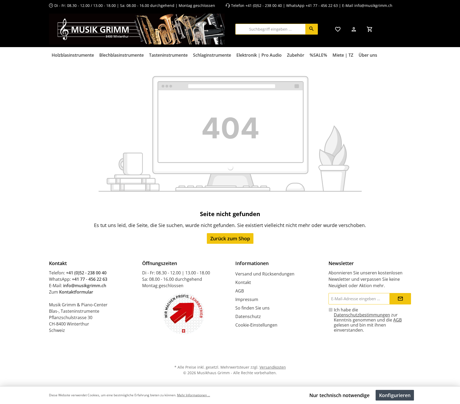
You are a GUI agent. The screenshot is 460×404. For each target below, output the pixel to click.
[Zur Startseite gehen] (137, 29)
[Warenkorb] (369, 29)
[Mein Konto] (353, 29)
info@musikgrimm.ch (373, 5)
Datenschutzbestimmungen (362, 315)
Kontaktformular (76, 292)
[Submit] (400, 298)
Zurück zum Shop (230, 238)
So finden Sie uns (252, 308)
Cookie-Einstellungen (256, 325)
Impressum (246, 299)
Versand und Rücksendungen (264, 274)
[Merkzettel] (337, 29)
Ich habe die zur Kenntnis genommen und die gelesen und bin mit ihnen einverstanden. (368, 320)
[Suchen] (311, 29)
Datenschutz (248, 316)
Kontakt (243, 282)
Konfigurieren (394, 395)
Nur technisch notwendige (339, 395)
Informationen (252, 263)
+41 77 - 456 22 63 (322, 5)
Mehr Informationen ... (193, 395)
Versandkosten (273, 367)
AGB (239, 291)
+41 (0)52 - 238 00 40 (263, 5)
